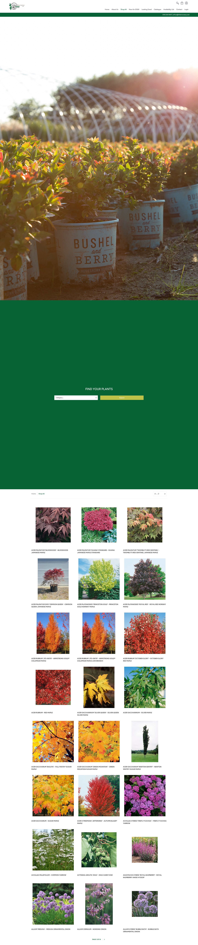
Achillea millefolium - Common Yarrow (48, 875)
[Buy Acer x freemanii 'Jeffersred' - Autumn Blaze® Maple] (99, 795)
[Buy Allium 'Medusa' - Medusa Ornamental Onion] (53, 904)
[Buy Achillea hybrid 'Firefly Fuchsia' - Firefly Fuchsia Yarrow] (145, 795)
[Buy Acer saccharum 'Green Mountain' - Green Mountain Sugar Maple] (99, 741)
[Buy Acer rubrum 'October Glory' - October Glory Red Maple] (145, 633)
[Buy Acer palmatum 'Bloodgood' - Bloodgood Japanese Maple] (53, 525)
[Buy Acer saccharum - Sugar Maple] (53, 795)
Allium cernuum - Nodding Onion (91, 929)
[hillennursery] (16, 6)
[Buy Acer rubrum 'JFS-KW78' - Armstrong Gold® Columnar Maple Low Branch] (99, 633)
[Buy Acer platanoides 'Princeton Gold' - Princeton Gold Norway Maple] (99, 579)
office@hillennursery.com (181, 14)
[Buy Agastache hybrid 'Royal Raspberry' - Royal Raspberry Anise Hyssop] (145, 850)
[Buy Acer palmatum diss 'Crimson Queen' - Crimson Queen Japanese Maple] (53, 579)
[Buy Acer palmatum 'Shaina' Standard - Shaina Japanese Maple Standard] (99, 525)
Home (33, 494)
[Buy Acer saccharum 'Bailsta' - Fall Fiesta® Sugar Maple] (53, 741)
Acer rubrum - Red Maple (42, 713)
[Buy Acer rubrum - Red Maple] (53, 687)
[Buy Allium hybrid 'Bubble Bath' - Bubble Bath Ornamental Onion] (145, 904)
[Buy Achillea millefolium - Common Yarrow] (53, 850)
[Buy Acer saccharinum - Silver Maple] (145, 687)
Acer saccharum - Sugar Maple (45, 821)
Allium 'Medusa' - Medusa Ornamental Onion (50, 929)
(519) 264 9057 (167, 14)
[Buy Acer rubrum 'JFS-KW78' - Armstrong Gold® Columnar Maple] (53, 633)
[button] (177, 3)
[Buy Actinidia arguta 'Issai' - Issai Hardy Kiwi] (99, 850)
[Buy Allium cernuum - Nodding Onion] (99, 904)
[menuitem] (177, 3)
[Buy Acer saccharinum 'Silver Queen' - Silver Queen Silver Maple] (99, 687)
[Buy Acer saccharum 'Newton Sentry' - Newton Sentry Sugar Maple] (145, 741)
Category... (60, 398)
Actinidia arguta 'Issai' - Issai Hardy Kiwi (95, 875)
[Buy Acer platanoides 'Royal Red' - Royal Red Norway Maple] (145, 579)
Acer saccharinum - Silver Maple (137, 713)
